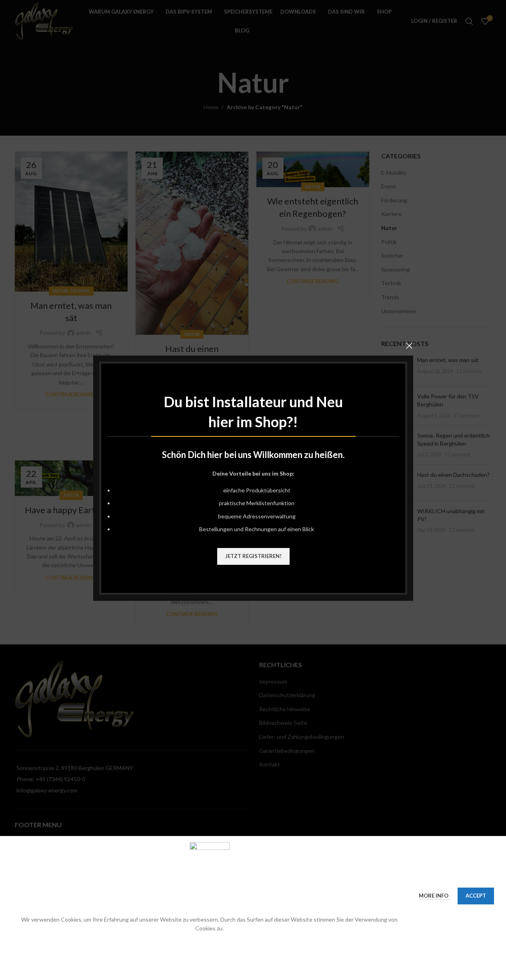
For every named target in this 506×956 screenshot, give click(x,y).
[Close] (409, 346)
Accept (476, 895)
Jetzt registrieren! (253, 555)
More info (434, 895)
